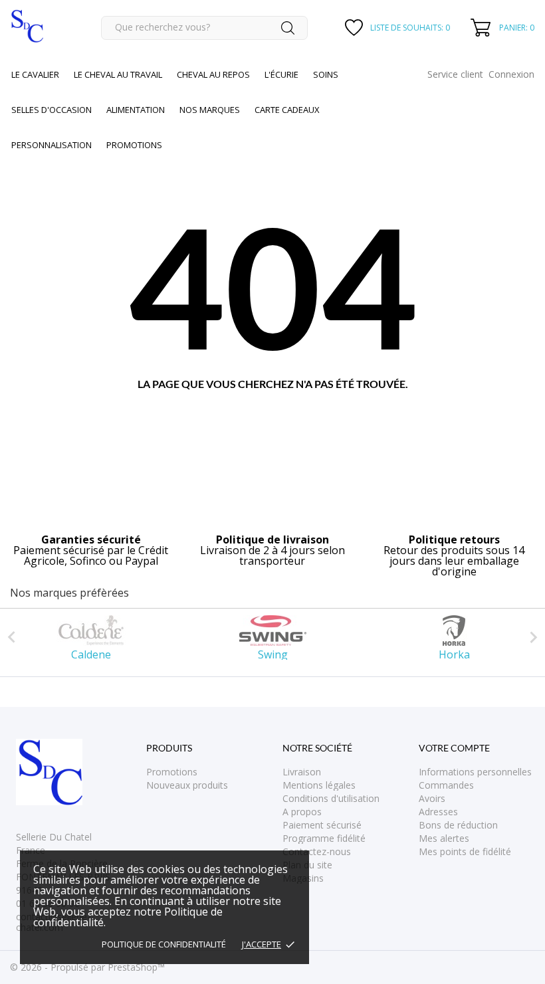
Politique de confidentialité (164, 944)
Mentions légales (319, 785)
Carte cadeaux (287, 110)
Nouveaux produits (187, 785)
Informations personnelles (475, 771)
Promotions (171, 771)
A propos (302, 811)
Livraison (301, 771)
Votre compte (454, 747)
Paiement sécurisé (322, 825)
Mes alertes (444, 838)
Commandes (446, 785)
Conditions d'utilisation (331, 798)
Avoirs (432, 798)
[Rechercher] (287, 28)
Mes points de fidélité (465, 851)
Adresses (438, 811)
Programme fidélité (324, 838)
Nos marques (209, 110)
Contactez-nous (316, 851)
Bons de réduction (458, 825)
